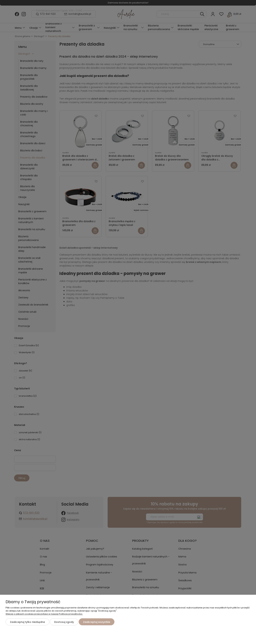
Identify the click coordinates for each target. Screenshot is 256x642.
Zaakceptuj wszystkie (96, 622)
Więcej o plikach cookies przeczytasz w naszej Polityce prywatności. (44, 614)
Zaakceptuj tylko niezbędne (27, 622)
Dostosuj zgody (64, 622)
